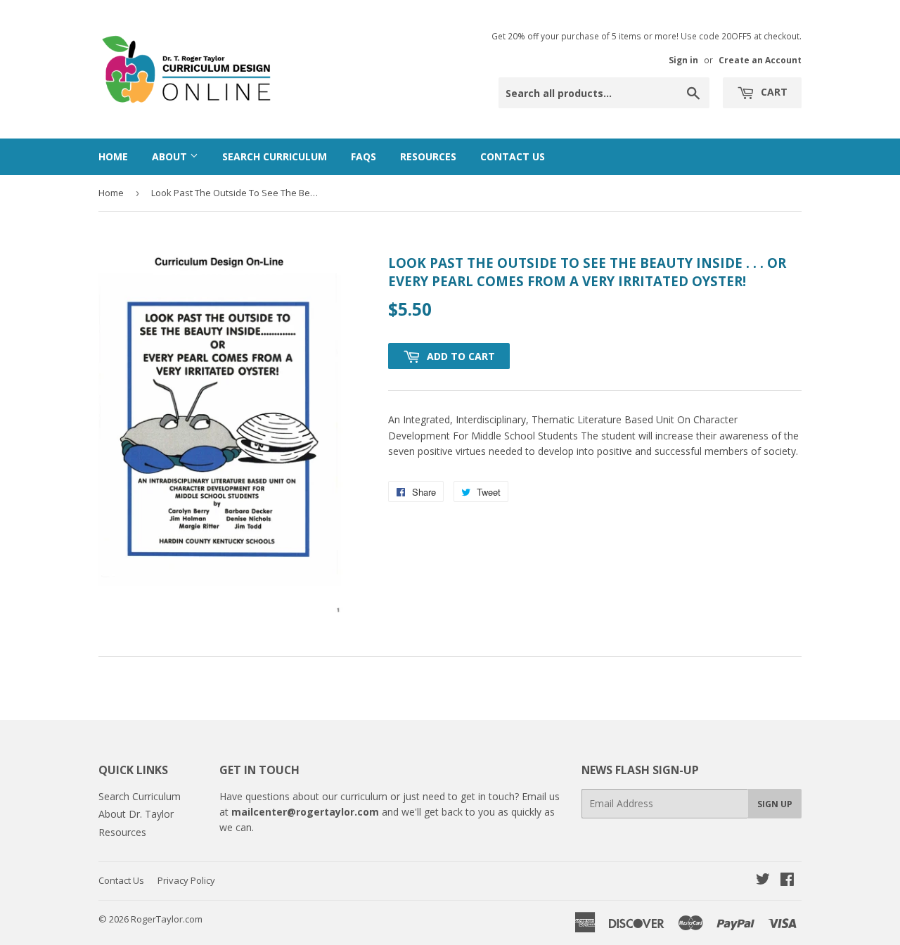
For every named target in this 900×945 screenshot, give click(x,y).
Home (113, 156)
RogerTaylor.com (166, 919)
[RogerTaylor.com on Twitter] (763, 880)
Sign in (683, 59)
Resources (428, 156)
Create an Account (760, 59)
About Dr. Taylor (136, 814)
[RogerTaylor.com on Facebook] (787, 880)
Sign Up (774, 804)
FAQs (363, 156)
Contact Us (512, 156)
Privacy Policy (186, 880)
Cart (773, 91)
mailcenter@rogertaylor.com (305, 811)
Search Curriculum (274, 156)
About (171, 156)
